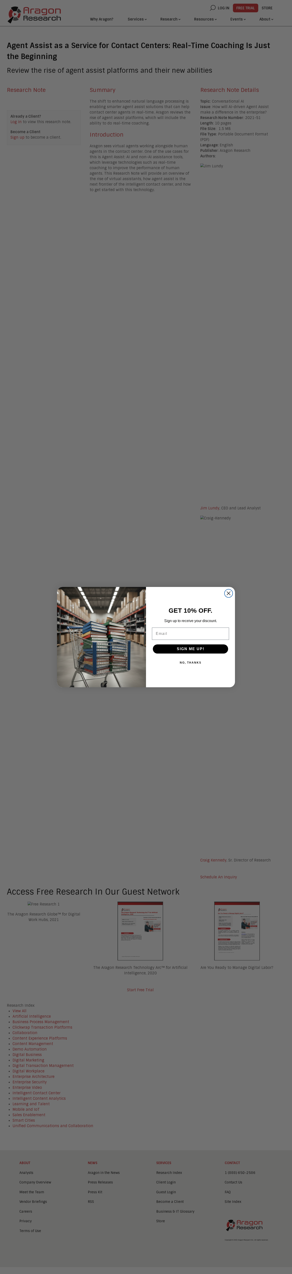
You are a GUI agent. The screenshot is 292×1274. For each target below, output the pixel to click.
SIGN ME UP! (190, 649)
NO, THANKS (190, 662)
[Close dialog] (228, 593)
